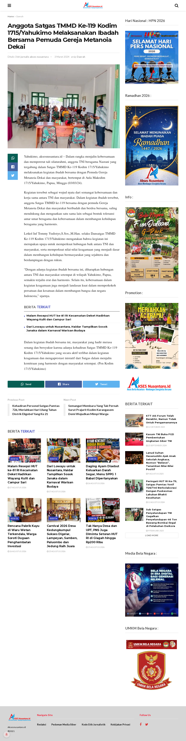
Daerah (19, 16)
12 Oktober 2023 (156, 427)
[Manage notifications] (6, 734)
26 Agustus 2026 (96, 483)
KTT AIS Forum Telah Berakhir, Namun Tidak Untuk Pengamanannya (161, 419)
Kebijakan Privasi (120, 724)
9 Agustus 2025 (155, 473)
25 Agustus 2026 (56, 551)
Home (11, 16)
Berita (14, 459)
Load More (151, 535)
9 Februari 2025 (156, 530)
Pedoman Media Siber (63, 724)
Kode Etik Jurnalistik (93, 724)
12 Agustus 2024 (156, 502)
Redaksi (41, 724)
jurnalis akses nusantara (34, 56)
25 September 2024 (157, 445)
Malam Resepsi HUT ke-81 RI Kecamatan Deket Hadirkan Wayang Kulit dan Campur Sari (23, 474)
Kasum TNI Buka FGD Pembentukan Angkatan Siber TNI (160, 437)
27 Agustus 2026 (17, 487)
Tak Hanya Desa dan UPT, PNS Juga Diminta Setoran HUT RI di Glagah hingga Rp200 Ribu (102, 534)
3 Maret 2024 (61, 56)
